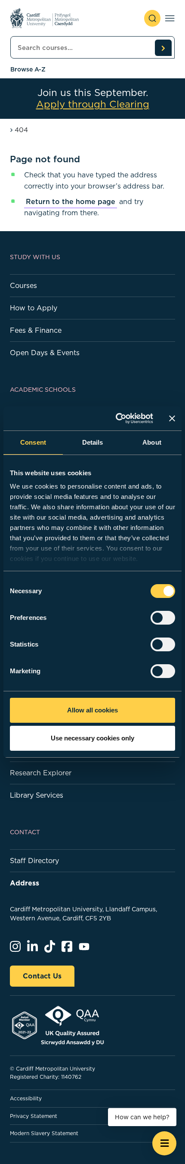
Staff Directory (34, 860)
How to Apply (33, 308)
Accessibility (26, 1098)
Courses (23, 285)
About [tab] (151, 442)
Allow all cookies (92, 710)
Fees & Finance (36, 330)
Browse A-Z (28, 69)
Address (24, 883)
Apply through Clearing (92, 104)
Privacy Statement (33, 1116)
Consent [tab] (33, 442)
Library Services (36, 795)
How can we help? (142, 1117)
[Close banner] (172, 418)
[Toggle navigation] (170, 18)
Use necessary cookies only (92, 738)
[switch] (163, 618)
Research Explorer (40, 772)
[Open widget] (164, 1143)
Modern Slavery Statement (44, 1133)
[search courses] (163, 48)
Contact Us (42, 976)
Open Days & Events (45, 352)
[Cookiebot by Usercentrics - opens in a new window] (116, 418)
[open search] (152, 18)
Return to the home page (70, 201)
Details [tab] (92, 442)
